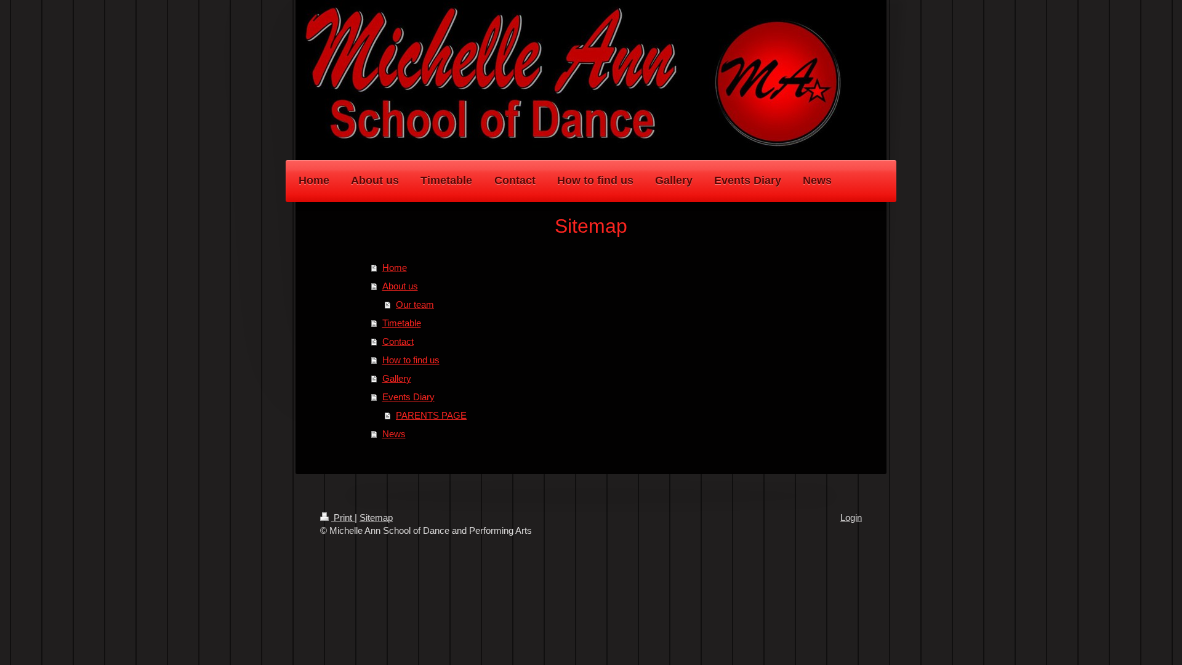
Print (343, 517)
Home (394, 267)
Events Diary (408, 397)
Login (851, 517)
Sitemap (376, 517)
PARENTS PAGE (431, 415)
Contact (398, 341)
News (394, 434)
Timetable (401, 323)
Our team (415, 304)
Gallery (396, 378)
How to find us (411, 360)
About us (400, 286)
